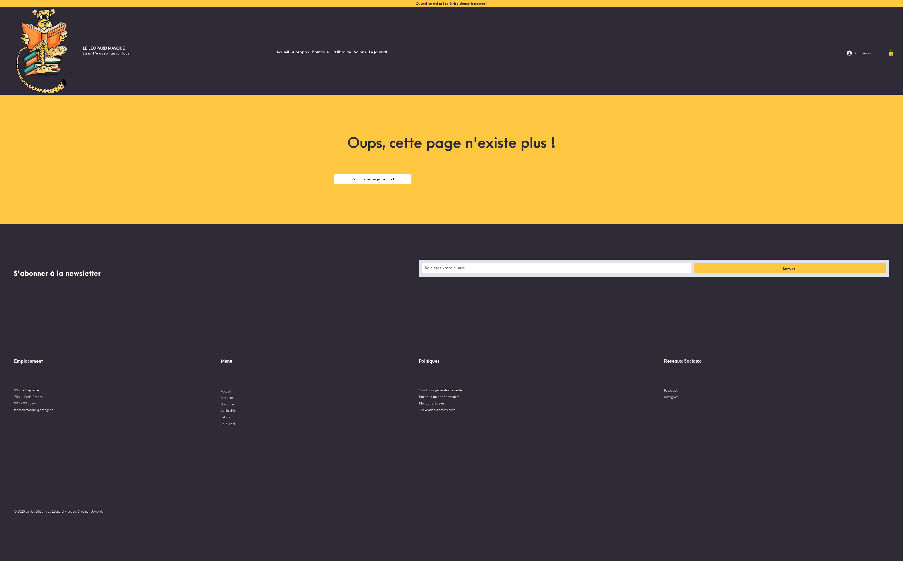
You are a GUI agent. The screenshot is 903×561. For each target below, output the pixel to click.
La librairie (228, 410)
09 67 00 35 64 (25, 403)
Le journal (228, 424)
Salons (225, 417)
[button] (891, 52)
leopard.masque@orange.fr (33, 410)
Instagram (671, 397)
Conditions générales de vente (440, 390)
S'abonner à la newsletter (57, 274)
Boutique (227, 404)
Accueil (226, 391)
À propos (227, 398)
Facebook (671, 390)
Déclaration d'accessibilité (437, 410)
